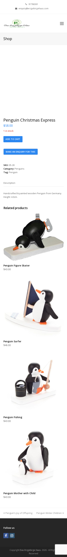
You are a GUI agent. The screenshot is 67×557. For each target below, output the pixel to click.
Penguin (13, 172)
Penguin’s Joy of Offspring (18, 513)
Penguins (19, 168)
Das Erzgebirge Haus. (30, 550)
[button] (62, 23)
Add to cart (12, 139)
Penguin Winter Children (49, 513)
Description (9, 182)
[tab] (9, 182)
